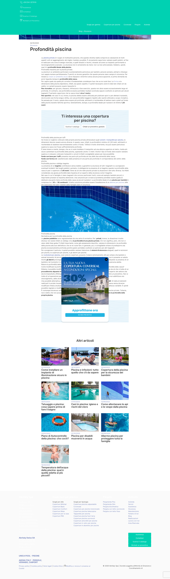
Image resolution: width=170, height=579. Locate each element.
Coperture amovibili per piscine (85, 521)
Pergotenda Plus (109, 502)
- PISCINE (29, 556)
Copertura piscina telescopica (85, 511)
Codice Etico (58, 566)
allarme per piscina (117, 182)
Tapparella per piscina (82, 514)
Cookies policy (36, 566)
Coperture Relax (59, 511)
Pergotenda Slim (109, 504)
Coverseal (127, 25)
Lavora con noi (133, 521)
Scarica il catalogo (72, 127)
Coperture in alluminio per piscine (86, 525)
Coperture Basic (59, 507)
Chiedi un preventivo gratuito (94, 127)
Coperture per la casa (61, 514)
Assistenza (132, 507)
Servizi (130, 504)
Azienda (147, 25)
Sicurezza (87, 31)
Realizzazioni (133, 518)
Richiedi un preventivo (139, 545)
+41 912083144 (24, 550)
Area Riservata (133, 523)
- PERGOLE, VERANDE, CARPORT (30, 561)
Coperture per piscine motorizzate (86, 509)
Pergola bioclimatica (110, 507)
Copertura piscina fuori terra (84, 516)
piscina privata (49, 58)
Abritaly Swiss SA (27, 538)
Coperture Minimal (59, 504)
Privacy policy (24, 566)
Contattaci (140, 538)
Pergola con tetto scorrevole (113, 509)
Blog (80, 31)
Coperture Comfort (60, 509)
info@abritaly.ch (25, 547)
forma (116, 81)
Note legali (47, 566)
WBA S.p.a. (147, 568)
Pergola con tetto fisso (111, 511)
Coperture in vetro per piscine (85, 523)
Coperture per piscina (112, 25)
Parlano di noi (133, 514)
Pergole (137, 25)
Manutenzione (133, 511)
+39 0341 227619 (25, 511)
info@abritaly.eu (25, 508)
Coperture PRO (58, 516)
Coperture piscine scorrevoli (84, 518)
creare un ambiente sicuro (58, 77)
